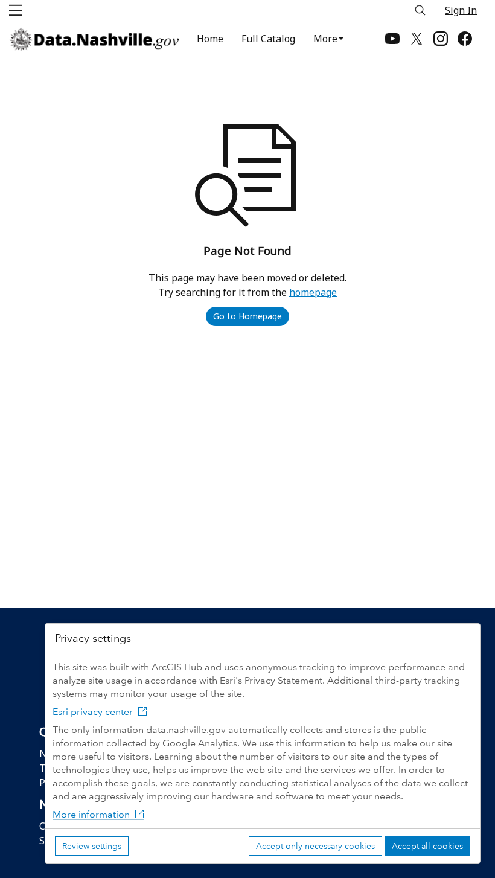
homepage (313, 292)
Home (210, 38)
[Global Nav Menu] (16, 10)
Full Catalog (268, 38)
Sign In (461, 10)
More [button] (325, 38)
